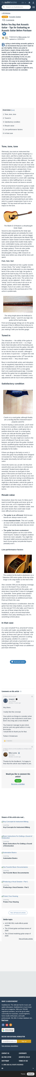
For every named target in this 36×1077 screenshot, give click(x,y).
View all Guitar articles (26, 939)
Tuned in (8, 118)
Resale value (9, 126)
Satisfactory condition (12, 122)
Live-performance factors (13, 129)
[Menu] (33, 7)
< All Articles (6, 13)
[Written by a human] (5, 38)
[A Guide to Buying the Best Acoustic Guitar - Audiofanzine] (9, 2)
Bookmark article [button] (19, 662)
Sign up (24, 1041)
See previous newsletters (10, 1046)
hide (13, 110)
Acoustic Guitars (15, 17)
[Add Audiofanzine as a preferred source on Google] (8, 1030)
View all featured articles (18, 913)
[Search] (3, 7)
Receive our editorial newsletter (13, 1037)
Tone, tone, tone (10, 114)
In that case (9, 133)
